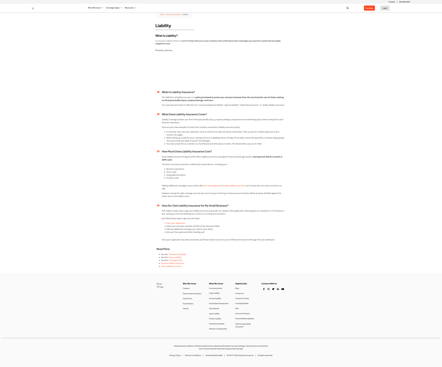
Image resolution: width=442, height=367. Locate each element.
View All (185, 308)
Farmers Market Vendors (192, 293)
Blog (237, 288)
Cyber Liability (214, 293)
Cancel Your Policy (242, 298)
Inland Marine (214, 308)
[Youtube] (282, 289)
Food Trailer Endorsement (218, 303)
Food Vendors (188, 303)
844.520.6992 (404, 2)
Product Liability (215, 319)
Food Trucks (187, 298)
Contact (392, 2)
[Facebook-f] (264, 289)
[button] (347, 8)
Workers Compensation (218, 329)
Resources (129, 8)
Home (162, 14)
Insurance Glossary (173, 14)
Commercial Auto (215, 288)
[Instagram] (268, 289)
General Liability (215, 298)
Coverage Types (113, 8)
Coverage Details (241, 303)
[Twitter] (273, 289)
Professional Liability (216, 324)
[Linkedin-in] (278, 289)
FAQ (236, 308)
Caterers (186, 288)
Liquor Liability (214, 313)
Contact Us (239, 293)
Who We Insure (94, 8)
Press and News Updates (244, 318)
